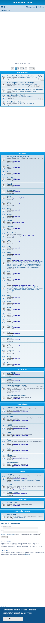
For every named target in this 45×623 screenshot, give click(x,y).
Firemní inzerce (12, 492)
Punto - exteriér (28, 288)
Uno (8, 362)
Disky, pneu (21, 480)
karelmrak (22, 77)
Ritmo (9, 301)
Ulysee (9, 356)
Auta (14, 480)
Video (9, 440)
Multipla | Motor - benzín (20, 261)
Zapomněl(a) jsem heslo (7, 534)
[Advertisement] (22, 37)
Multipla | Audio (22, 265)
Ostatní (38, 480)
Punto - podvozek (28, 286)
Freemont (10, 227)
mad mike (24, 235)
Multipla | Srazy (12, 267)
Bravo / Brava (11, 178)
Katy (22, 222)
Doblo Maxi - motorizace (15, 102)
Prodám (9, 474)
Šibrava (27, 554)
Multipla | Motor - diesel (35, 261)
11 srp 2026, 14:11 (30, 103)
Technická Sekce (12, 462)
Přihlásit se (5, 524)
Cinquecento (11, 190)
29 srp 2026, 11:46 (32, 77)
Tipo (8, 344)
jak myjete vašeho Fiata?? (16, 95)
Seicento (10, 326)
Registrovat (15, 524)
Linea (8, 246)
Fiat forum (22, 153)
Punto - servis (17, 291)
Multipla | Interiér (36, 264)
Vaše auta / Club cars (14, 407)
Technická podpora (19, 517)
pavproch (22, 84)
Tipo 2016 (10, 350)
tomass (22, 96)
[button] (12, 68)
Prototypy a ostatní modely (16, 395)
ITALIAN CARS (22, 370)
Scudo (9, 314)
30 (42, 86)
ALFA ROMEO (11, 373)
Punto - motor (17, 286)
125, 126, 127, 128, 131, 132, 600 (18, 157)
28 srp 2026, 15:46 (31, 84)
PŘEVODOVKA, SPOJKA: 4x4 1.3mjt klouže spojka (25, 89)
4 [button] (23, 69)
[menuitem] (6, 7)
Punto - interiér (18, 288)
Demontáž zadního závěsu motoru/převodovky (23, 76)
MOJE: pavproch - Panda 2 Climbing (20, 83)
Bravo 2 (9, 184)
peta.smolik (16, 161)
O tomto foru (11, 514)
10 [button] (30, 69)
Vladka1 (22, 91)
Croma (9, 202)
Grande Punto (11, 233)
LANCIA (9, 379)
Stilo (8, 332)
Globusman (24, 197)
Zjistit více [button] (28, 613)
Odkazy (9, 455)
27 (35, 86)
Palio (8, 272)
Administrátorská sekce (22, 511)
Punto (9, 284)
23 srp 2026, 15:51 (30, 96)
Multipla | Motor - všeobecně (30, 263)
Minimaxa (16, 260)
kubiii (21, 260)
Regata (9, 308)
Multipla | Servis (23, 267)
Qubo (8, 295)
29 (40, 86)
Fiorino (9, 221)
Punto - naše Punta (23, 289)
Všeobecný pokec (22, 404)
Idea (8, 240)
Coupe (9, 196)
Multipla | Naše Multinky (35, 265)
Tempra (9, 338)
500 (8, 166)
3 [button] (20, 69)
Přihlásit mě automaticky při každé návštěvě (26, 534)
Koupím (9, 485)
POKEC (9, 425)
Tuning (9, 449)
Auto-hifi (10, 416)
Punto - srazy (12, 289)
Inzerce (22, 471)
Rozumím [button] (13, 619)
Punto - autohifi (39, 288)
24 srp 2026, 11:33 (30, 91)
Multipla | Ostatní (34, 267)
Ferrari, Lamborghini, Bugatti (17, 385)
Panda (9, 278)
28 (38, 86)
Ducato (9, 214)
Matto (29, 235)
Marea (9, 252)
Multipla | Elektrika (25, 264)
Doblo (9, 208)
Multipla (9, 259)
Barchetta (10, 172)
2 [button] (18, 69)
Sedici (9, 320)
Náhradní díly (30, 480)
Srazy (9, 432)
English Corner (22, 499)
